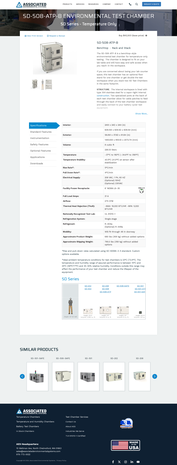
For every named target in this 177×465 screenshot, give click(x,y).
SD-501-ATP (140, 289)
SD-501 (140, 286)
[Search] (137, 4)
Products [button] (67, 4)
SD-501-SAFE (140, 292)
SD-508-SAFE (123, 286)
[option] (53, 58)
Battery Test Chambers (27, 426)
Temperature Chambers (28, 417)
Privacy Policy (61, 460)
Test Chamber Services (77, 417)
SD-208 (105, 286)
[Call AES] (130, 4)
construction (103, 95)
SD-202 (88, 286)
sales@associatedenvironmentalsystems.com (38, 451)
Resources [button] (93, 4)
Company (107, 4)
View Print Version (34, 36)
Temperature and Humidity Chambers (35, 421)
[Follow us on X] (119, 461)
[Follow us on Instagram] (125, 461)
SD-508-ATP (105, 292)
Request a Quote (151, 4)
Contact (119, 4)
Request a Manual (57, 36)
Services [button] (80, 4)
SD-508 (105, 289)
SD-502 (88, 289)
